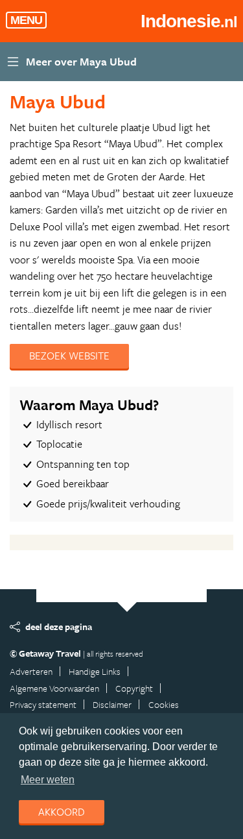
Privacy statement (43, 704)
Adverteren (31, 671)
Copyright (134, 688)
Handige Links (95, 671)
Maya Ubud (58, 101)
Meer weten (48, 779)
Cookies (163, 704)
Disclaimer (112, 704)
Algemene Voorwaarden (54, 688)
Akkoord (61, 812)
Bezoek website (69, 355)
